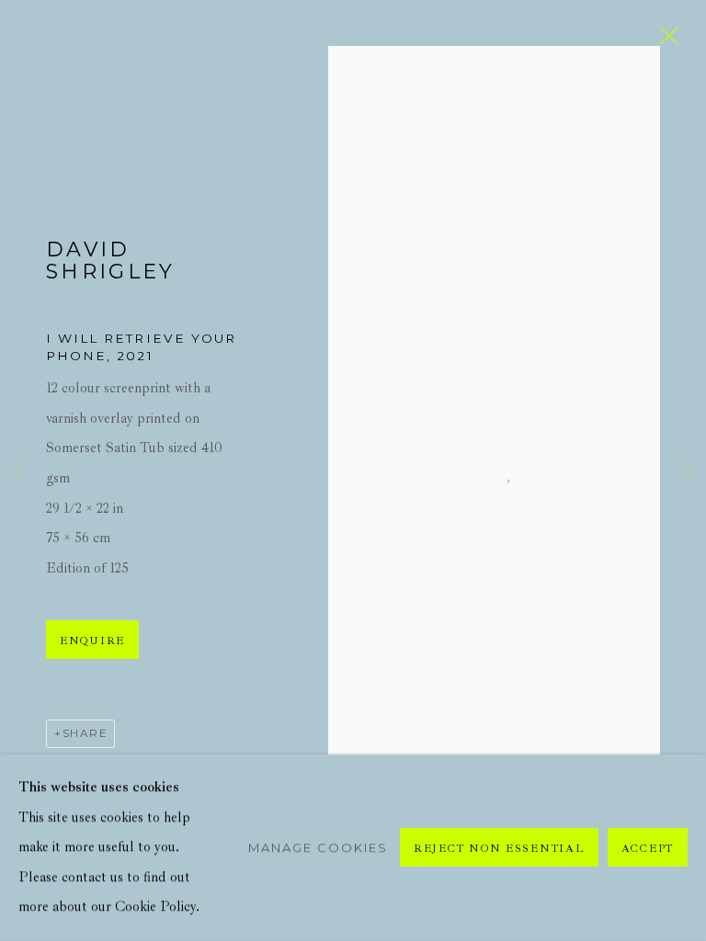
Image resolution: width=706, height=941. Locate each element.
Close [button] (664, 41)
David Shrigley (110, 261)
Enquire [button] (92, 640)
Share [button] (85, 733)
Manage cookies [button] (318, 847)
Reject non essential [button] (499, 849)
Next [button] (687, 471)
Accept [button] (647, 849)
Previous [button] (18, 471)
